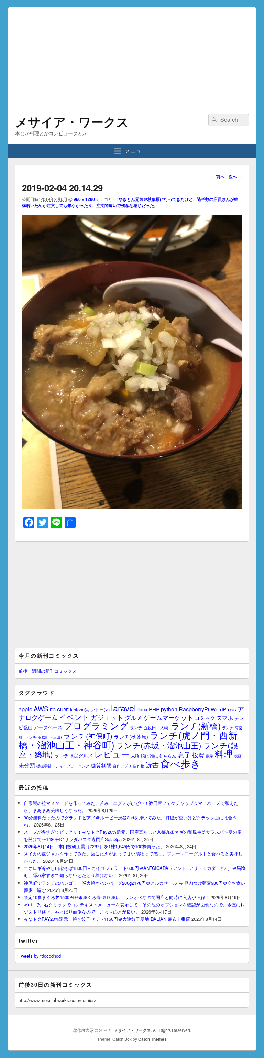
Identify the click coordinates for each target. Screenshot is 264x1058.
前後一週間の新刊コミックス (48, 671)
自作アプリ (122, 765)
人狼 (135, 755)
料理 (224, 753)
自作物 (138, 765)
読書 (152, 764)
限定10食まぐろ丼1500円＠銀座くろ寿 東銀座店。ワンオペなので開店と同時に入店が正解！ (116, 897)
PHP (154, 709)
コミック (205, 717)
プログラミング (96, 725)
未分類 (27, 765)
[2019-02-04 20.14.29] (132, 506)
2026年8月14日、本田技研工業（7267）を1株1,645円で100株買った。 (94, 846)
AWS (41, 708)
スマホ (225, 717)
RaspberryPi (194, 709)
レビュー (112, 754)
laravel (123, 707)
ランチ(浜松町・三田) (43, 737)
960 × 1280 (84, 199)
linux (142, 709)
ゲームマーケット (168, 717)
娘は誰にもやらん (158, 755)
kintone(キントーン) (90, 709)
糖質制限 (101, 765)
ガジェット (107, 717)
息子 (184, 754)
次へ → (235, 176)
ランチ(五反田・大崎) (150, 727)
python (169, 709)
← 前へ (217, 176)
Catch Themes (152, 1039)
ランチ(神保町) (87, 736)
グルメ (133, 717)
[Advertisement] (132, 55)
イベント (74, 717)
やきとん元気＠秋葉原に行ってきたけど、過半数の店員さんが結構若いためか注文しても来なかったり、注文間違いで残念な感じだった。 (130, 202)
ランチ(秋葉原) (131, 736)
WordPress (223, 709)
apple (25, 709)
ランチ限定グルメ (73, 755)
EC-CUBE (59, 709)
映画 (238, 755)
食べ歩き (180, 763)
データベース (47, 727)
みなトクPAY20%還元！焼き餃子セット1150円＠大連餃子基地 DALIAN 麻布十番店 (107, 919)
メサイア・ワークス (72, 121)
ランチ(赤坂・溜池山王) (158, 745)
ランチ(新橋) (196, 725)
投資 (198, 755)
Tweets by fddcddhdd (40, 955)
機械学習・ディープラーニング (62, 765)
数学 (209, 755)
